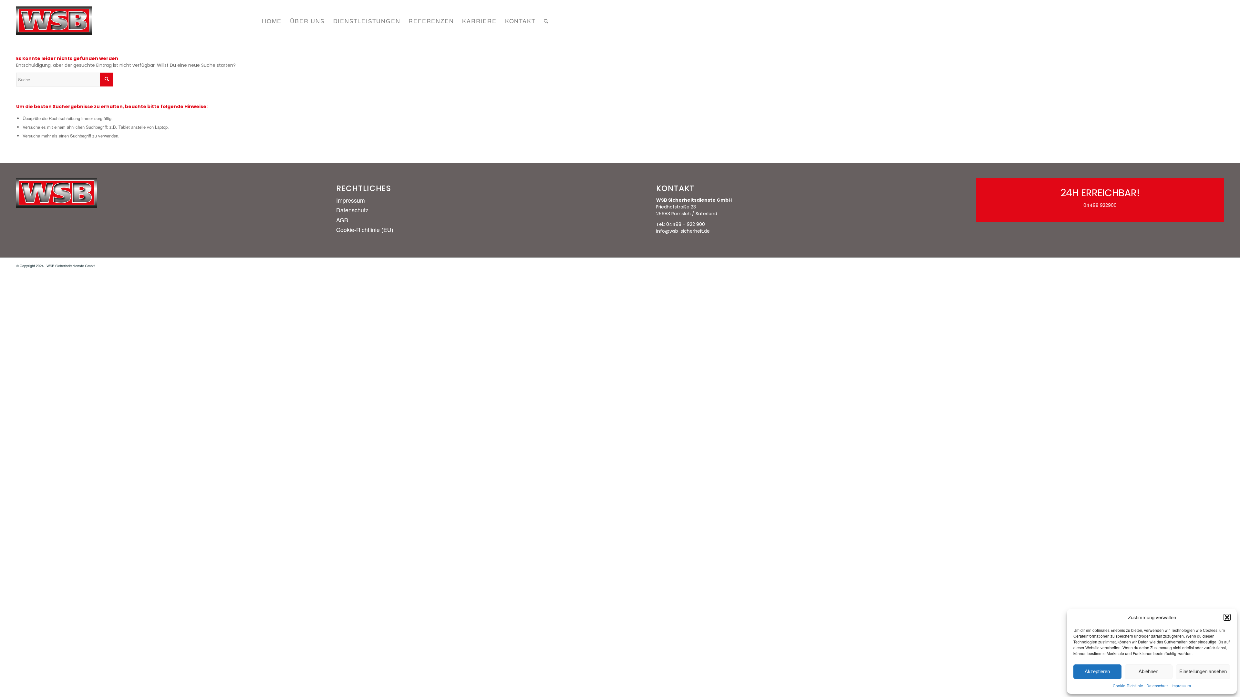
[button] (1227, 617)
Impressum (1181, 685)
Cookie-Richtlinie (1128, 685)
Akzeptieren (1097, 671)
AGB (342, 220)
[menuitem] (272, 20)
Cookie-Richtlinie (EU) (364, 229)
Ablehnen (1148, 671)
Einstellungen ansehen (1203, 671)
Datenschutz (1157, 685)
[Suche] (546, 20)
